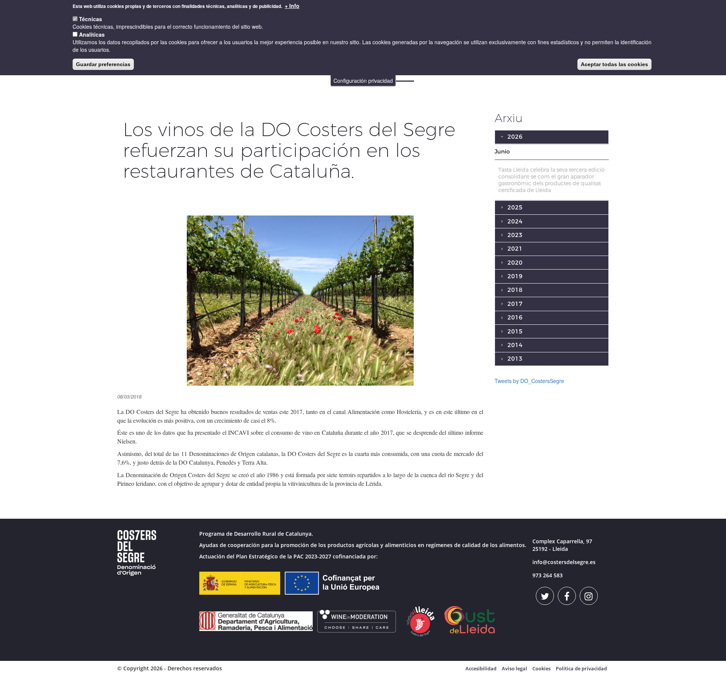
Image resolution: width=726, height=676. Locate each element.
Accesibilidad (480, 668)
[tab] (552, 152)
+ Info (292, 5)
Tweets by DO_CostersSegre (529, 381)
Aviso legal (514, 668)
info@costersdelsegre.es (564, 562)
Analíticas (92, 34)
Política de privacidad (581, 668)
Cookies (541, 668)
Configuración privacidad (363, 80)
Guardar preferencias (103, 64)
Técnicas (90, 19)
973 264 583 (547, 575)
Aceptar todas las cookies (614, 64)
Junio (502, 151)
